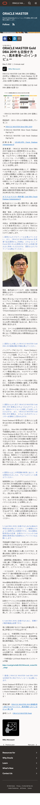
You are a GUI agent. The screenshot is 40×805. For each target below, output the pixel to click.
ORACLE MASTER (18, 3)
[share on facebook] (5, 38)
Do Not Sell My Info (27, 786)
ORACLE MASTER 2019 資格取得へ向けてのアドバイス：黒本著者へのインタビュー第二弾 (20, 706)
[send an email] (19, 38)
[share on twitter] (9, 38)
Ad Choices (23, 788)
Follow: (6, 24)
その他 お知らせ (7, 45)
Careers (30, 788)
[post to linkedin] (14, 38)
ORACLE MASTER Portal (22, 713)
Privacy (18, 786)
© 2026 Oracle (11, 786)
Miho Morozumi (14, 69)
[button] (29, 3)
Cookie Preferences (13, 788)
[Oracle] (5, 3)
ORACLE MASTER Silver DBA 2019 (18, 127)
